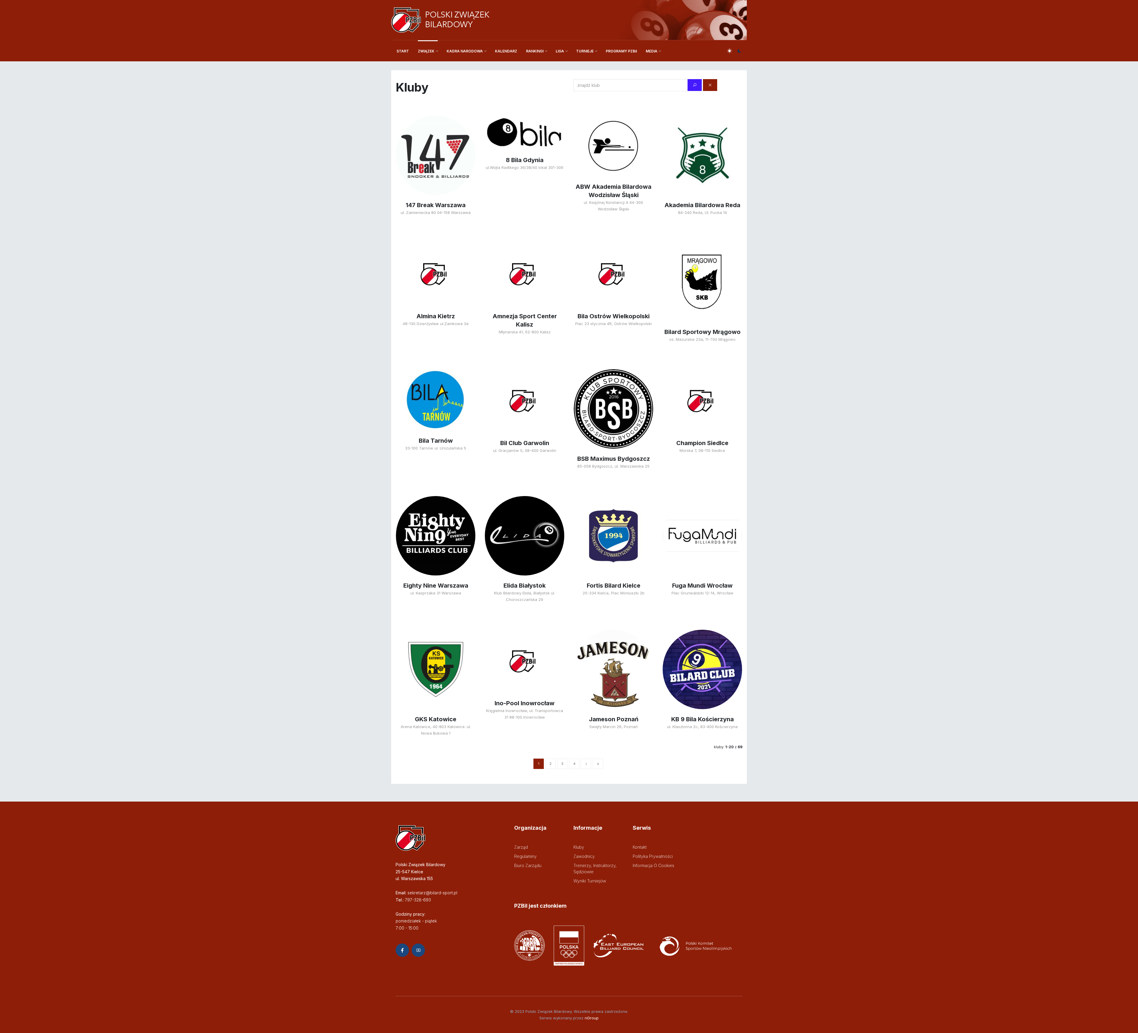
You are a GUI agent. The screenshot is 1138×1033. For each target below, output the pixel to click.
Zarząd (521, 847)
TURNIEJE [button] (585, 51)
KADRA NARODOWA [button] (465, 51)
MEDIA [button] (651, 51)
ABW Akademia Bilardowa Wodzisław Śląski (613, 191)
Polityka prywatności (653, 856)
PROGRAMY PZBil (621, 51)
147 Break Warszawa (436, 205)
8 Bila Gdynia (525, 160)
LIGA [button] (560, 51)
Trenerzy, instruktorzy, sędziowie (595, 868)
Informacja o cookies (653, 865)
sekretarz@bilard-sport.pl (432, 892)
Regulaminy (525, 856)
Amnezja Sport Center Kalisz (525, 320)
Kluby (578, 847)
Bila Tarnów (436, 440)
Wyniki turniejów (589, 880)
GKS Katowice (435, 719)
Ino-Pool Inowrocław (524, 703)
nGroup (592, 1018)
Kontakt (640, 847)
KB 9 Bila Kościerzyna (702, 719)
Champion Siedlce (702, 443)
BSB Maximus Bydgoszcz (613, 458)
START (403, 51)
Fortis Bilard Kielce (613, 585)
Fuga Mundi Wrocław (702, 585)
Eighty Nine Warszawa (435, 585)
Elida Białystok (525, 585)
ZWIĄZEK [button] (426, 51)
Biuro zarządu (527, 865)
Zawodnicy (584, 856)
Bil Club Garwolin (524, 443)
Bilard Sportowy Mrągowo (702, 331)
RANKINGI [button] (535, 51)
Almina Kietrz (435, 316)
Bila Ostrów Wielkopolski (614, 316)
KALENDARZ (506, 51)
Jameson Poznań (613, 719)
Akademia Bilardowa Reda (702, 205)
